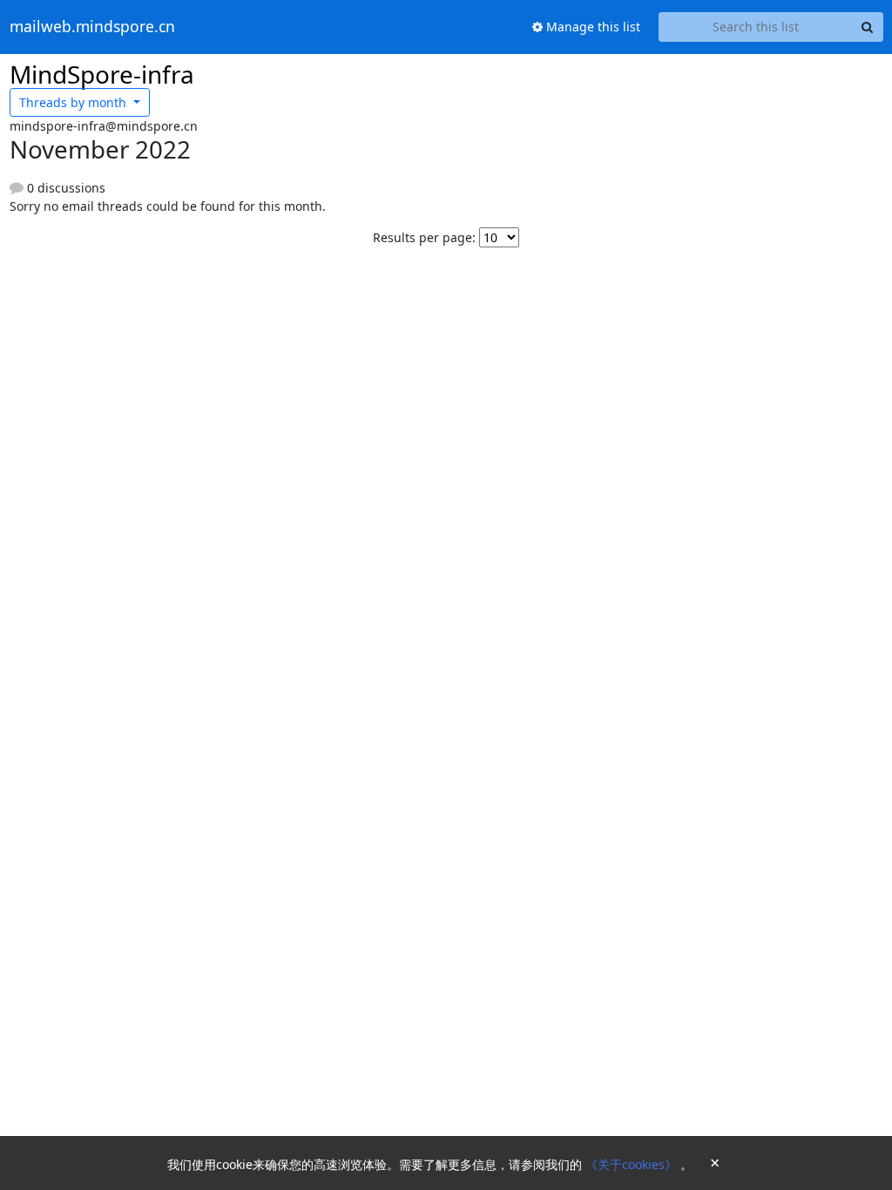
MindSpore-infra (102, 74)
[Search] (867, 27)
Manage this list (591, 26)
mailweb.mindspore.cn (92, 27)
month (74, 102)
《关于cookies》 (632, 1164)
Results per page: (424, 237)
